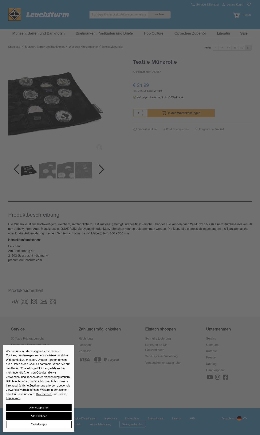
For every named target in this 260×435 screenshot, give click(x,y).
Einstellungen (39, 424)
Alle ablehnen (39, 415)
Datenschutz (44, 394)
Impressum (13, 398)
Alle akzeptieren (39, 407)
